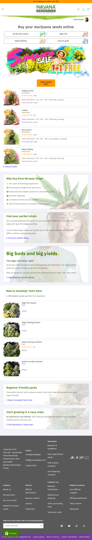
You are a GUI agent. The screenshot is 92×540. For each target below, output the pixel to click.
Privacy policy (39, 537)
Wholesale (74, 509)
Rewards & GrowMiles (52, 447)
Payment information (53, 488)
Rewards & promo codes (11, 507)
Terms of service (53, 537)
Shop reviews (75, 503)
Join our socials (10, 500)
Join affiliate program (75, 491)
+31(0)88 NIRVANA (33, 455)
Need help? (79, 19)
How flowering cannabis (54, 473)
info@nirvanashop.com (35, 460)
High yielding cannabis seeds (21, 277)
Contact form (31, 466)
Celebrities (30, 509)
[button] (2, 9)
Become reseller (32, 498)
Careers (28, 503)
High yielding (21, 41)
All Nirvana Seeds (20, 34)
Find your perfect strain (18, 238)
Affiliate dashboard (78, 498)
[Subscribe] (40, 525)
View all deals (11, 167)
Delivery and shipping (53, 496)
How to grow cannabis (53, 464)
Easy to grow (63, 41)
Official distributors (30, 491)
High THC (63, 34)
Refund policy (84, 537)
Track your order (55, 512)
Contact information (69, 537)
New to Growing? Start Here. (20, 400)
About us (7, 489)
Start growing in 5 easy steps (20, 425)
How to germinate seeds (55, 455)
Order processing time (55, 505)
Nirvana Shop (13, 537)
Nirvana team (9, 495)
